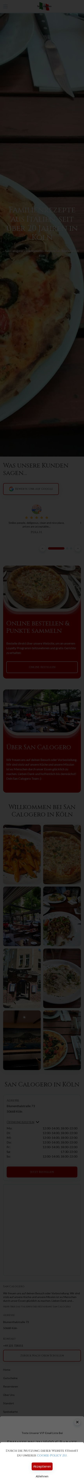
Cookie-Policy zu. (52, 1455)
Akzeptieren (42, 1466)
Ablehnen (42, 1476)
